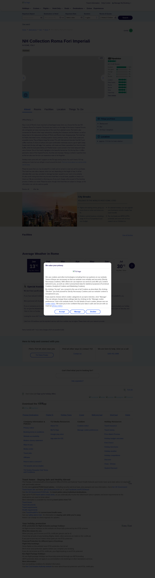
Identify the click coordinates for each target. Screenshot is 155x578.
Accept (62, 312)
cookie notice (50, 304)
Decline (93, 312)
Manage (77, 312)
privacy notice (57, 306)
